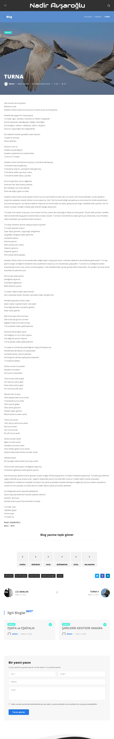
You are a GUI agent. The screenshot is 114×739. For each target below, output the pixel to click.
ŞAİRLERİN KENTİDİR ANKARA (82, 628)
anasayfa (88, 17)
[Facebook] (102, 576)
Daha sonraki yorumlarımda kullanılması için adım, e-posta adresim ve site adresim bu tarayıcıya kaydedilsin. (54, 704)
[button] (109, 5)
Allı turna (8, 576)
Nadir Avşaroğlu (48, 576)
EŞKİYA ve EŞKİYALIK (21, 628)
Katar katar (34, 576)
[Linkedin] (108, 576)
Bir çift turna (21, 576)
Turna (60, 576)
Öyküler (98, 17)
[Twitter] (97, 576)
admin (11, 84)
